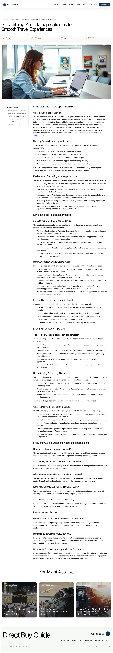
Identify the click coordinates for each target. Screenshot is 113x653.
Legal (108, 646)
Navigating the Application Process (17, 113)
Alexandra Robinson (9, 39)
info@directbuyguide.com (94, 640)
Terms (103, 646)
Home (3, 19)
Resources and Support (14, 124)
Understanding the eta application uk (17, 110)
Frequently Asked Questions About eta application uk (17, 120)
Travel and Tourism (15, 19)
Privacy (98, 646)
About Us (91, 646)
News (7, 19)
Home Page (65, 640)
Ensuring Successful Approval (16, 116)
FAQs (80, 640)
